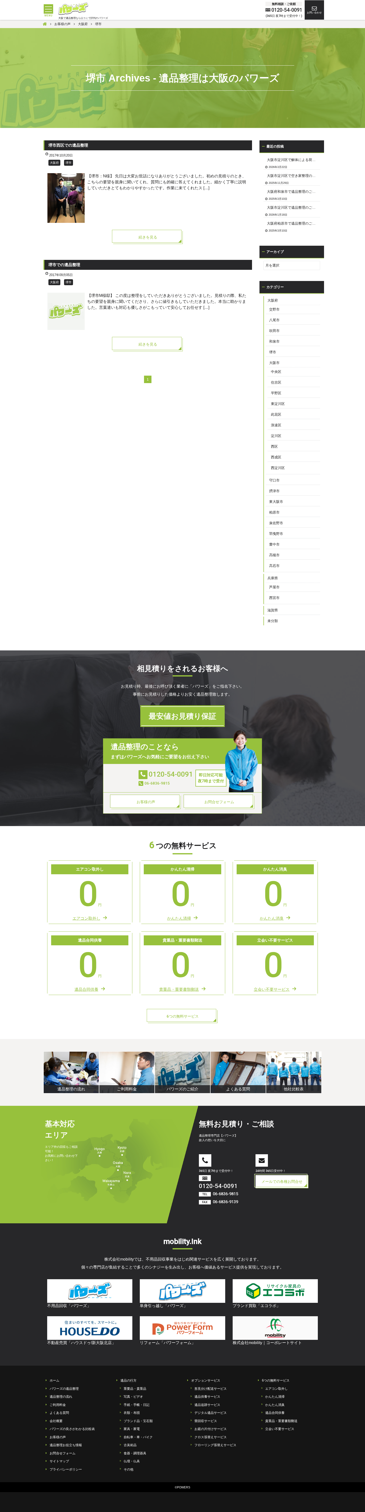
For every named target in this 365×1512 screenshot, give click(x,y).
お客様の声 (58, 1437)
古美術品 (130, 1445)
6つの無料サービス (276, 1380)
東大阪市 (276, 502)
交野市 (274, 309)
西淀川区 (278, 468)
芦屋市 (274, 587)
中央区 (276, 372)
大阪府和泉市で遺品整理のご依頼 (293, 192)
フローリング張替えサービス (215, 1445)
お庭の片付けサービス (210, 1429)
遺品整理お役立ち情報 (66, 1445)
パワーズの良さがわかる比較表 (72, 1429)
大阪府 (54, 162)
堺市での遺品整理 (64, 265)
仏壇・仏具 (132, 1461)
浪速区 (276, 425)
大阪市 (274, 363)
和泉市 (274, 341)
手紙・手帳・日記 (136, 1405)
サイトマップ (59, 1461)
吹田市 (274, 331)
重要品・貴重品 (135, 1389)
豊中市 (274, 544)
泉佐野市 (276, 523)
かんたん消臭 (275, 1405)
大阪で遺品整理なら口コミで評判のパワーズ (83, 18)
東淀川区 (278, 404)
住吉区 (276, 382)
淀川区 (276, 436)
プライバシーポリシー (66, 1469)
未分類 (272, 621)
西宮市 (274, 598)
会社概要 (56, 1421)
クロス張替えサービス (210, 1437)
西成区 (276, 457)
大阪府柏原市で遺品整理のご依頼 (293, 223)
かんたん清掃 (275, 1396)
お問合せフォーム (62, 1453)
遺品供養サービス (207, 1396)
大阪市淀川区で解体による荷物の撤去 (293, 160)
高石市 (274, 566)
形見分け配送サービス (210, 1389)
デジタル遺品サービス (210, 1413)
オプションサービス (205, 1380)
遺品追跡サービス (207, 1405)
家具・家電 (132, 1429)
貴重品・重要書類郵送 (281, 1421)
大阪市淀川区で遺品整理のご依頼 (293, 207)
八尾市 (274, 320)
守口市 (274, 480)
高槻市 (274, 555)
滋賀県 (272, 610)
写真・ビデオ (133, 1396)
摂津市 (274, 491)
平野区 (276, 393)
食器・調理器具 (135, 1453)
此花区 (276, 414)
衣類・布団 (132, 1413)
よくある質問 (59, 1413)
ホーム (54, 1380)
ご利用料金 (58, 1405)
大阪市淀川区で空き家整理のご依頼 (293, 176)
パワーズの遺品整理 (64, 1389)
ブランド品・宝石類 (138, 1421)
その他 (128, 1469)
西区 (274, 446)
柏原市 (274, 512)
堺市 (69, 162)
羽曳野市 (276, 534)
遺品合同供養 (275, 1413)
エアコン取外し (276, 1389)
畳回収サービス (205, 1421)
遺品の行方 (128, 1380)
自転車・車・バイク (138, 1437)
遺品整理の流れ (61, 1396)
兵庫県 (272, 578)
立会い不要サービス (279, 1429)
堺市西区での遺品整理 (68, 145)
